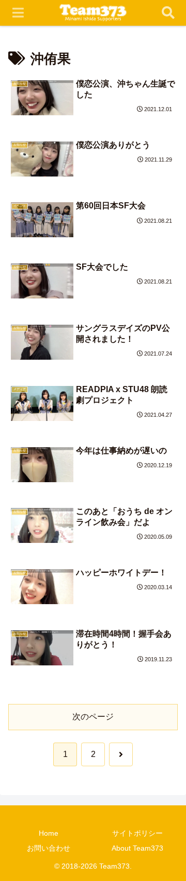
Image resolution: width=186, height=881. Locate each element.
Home (48, 833)
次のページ (93, 716)
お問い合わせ (48, 848)
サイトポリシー (137, 833)
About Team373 (137, 848)
